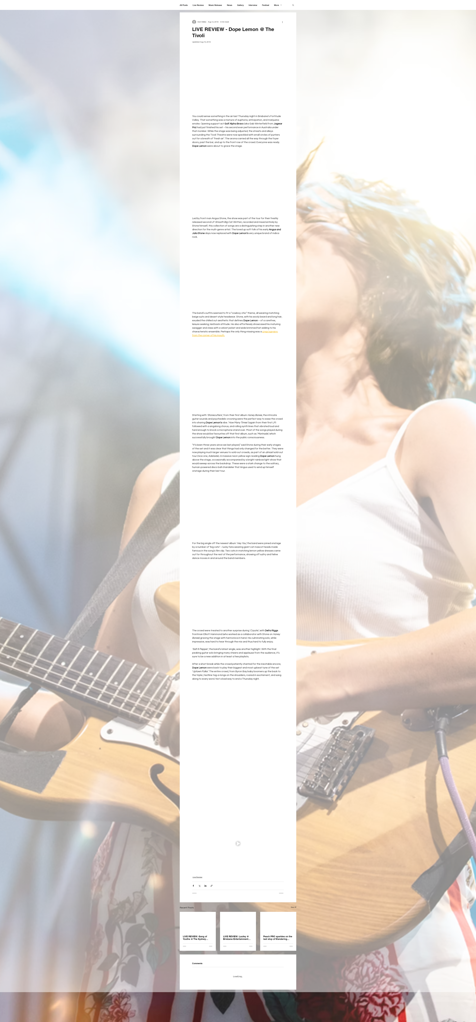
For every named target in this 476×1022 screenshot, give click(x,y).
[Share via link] (211, 886)
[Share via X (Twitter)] (199, 886)
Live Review (198, 5)
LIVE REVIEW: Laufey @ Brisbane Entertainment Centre (236, 937)
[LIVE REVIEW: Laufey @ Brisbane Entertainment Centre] (238, 922)
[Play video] (238, 843)
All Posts (184, 5)
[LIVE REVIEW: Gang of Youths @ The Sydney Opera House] (198, 922)
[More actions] (282, 21)
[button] (293, 5)
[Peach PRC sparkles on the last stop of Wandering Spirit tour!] (278, 922)
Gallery (240, 5)
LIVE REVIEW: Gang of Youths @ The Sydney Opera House (195, 937)
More (276, 5)
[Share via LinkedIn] (205, 886)
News (229, 5)
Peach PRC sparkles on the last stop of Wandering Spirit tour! (277, 937)
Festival (265, 5)
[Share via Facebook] (193, 886)
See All (293, 907)
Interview (253, 5)
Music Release (215, 5)
